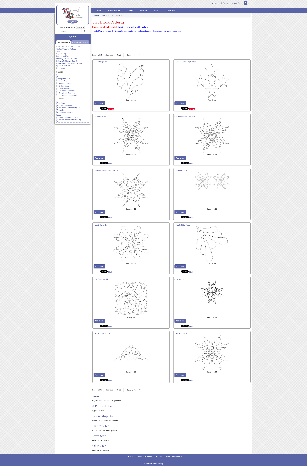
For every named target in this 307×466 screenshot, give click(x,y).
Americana (61, 103)
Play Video (72, 22)
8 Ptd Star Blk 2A (180, 333)
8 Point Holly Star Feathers (184, 116)
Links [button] (156, 10)
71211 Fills (63, 81)
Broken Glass (64, 86)
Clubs (130, 456)
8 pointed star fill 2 (100, 225)
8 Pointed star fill (180, 170)
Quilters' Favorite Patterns (66, 49)
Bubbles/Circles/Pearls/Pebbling (69, 119)
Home (99, 10)
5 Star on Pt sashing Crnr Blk (185, 62)
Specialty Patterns (63, 65)
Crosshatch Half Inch (67, 90)
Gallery (130, 10)
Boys (59, 115)
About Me (143, 10)
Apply (59, 76)
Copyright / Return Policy (172, 456)
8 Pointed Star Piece (182, 225)
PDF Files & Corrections (152, 456)
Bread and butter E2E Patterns (68, 117)
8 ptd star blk (179, 279)
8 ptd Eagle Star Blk (101, 279)
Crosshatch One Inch (67, 93)
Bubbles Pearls (64, 88)
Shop (103, 15)
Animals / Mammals (64, 105)
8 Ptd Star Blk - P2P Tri (102, 333)
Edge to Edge (61, 53)
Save (112, 109)
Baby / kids (61, 110)
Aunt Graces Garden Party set (68, 107)
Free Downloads (62, 68)
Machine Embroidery (80, 42)
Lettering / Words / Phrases (66, 58)
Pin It (110, 163)
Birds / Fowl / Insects (65, 112)
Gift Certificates (114, 10)
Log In (215, 3)
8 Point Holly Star (100, 116)
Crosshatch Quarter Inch (68, 95)
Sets (58, 51)
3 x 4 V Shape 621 (101, 62)
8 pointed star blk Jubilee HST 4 (106, 170)
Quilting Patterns (63, 42)
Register (226, 3)
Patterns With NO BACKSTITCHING (69, 63)
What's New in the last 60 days (68, 46)
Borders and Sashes (64, 56)
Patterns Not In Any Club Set (67, 61)
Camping (60, 122)
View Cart (237, 3)
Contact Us (171, 10)
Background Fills (63, 78)
